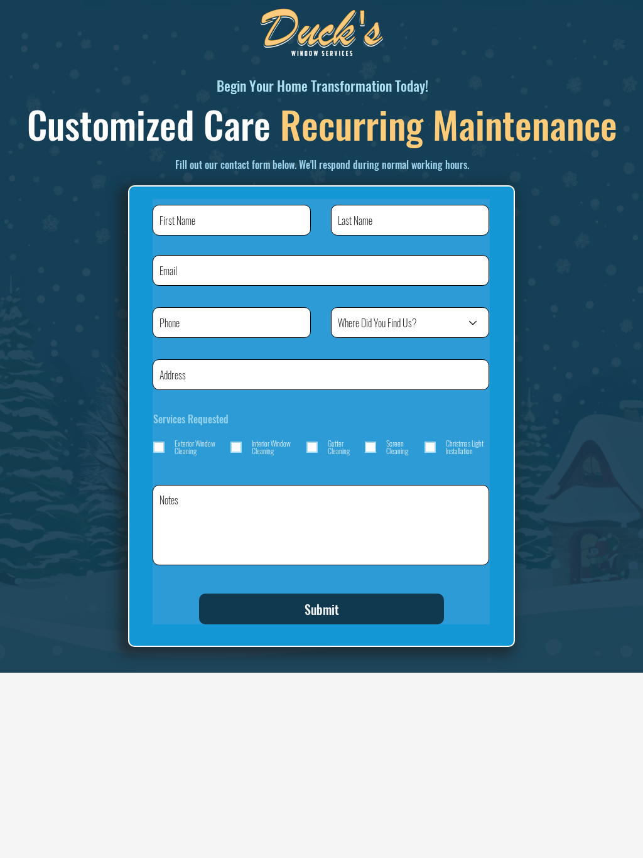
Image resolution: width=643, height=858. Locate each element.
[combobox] (321, 374)
